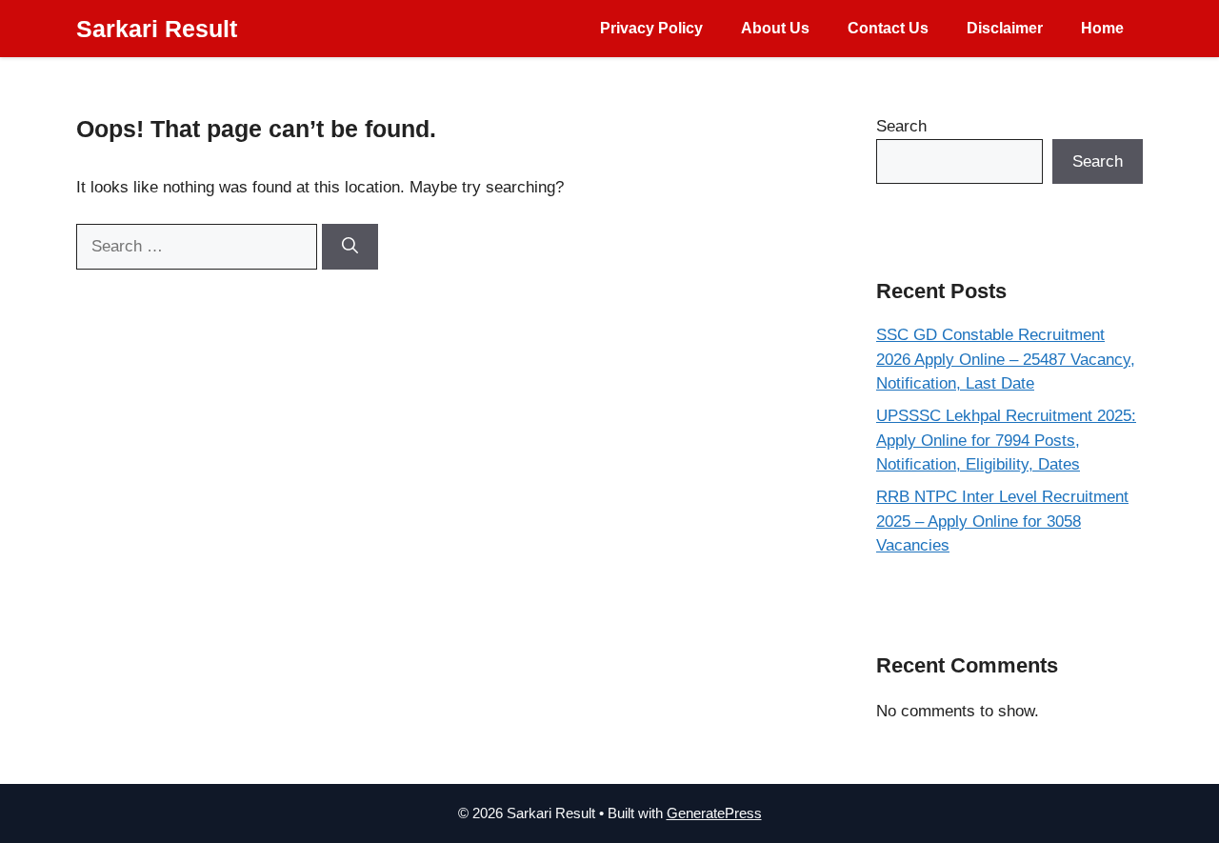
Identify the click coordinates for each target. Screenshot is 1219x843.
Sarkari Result (156, 28)
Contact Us (888, 28)
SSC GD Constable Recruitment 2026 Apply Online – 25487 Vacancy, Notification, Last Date (1005, 359)
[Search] (350, 247)
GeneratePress (714, 813)
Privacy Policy (651, 28)
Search (901, 126)
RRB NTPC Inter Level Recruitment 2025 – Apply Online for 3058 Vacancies (1002, 521)
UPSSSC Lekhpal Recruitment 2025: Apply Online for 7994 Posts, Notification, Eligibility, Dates (1006, 440)
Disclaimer (1005, 28)
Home (1102, 28)
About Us (775, 28)
